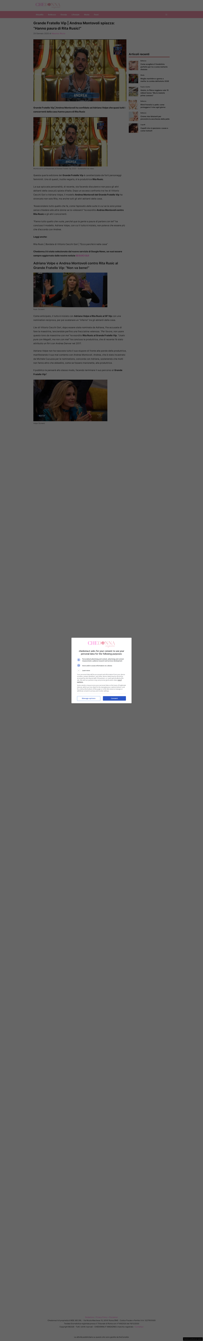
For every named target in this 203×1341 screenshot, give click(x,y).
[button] (101, 670)
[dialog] (101, 670)
